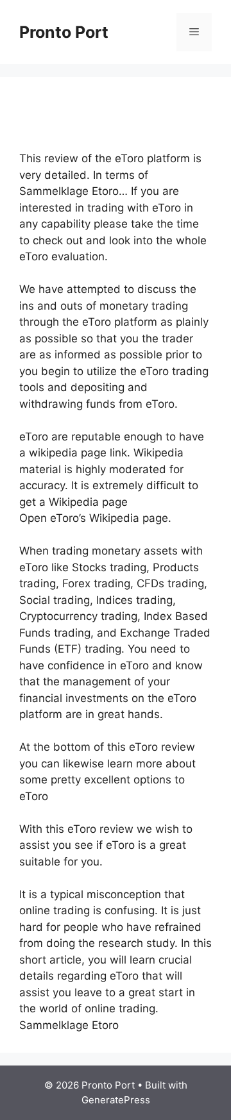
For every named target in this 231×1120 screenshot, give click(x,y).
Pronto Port (63, 32)
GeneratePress (115, 1100)
